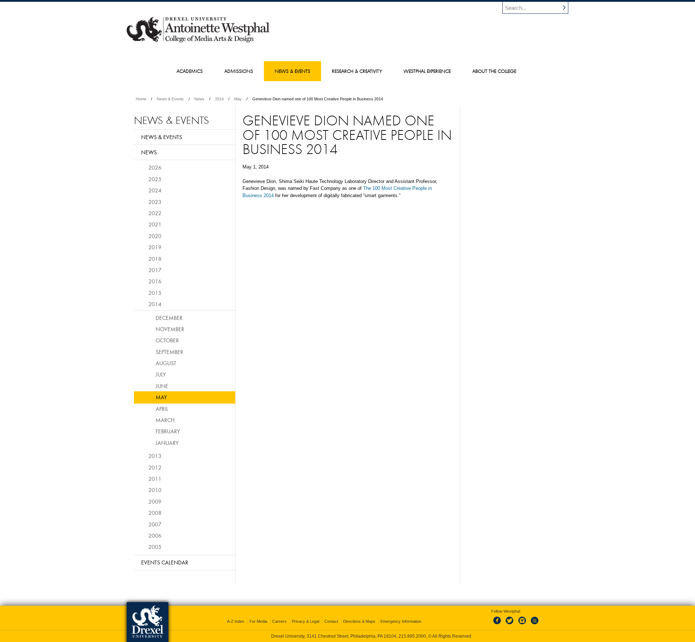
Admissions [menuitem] (238, 71)
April (162, 408)
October (167, 340)
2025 (154, 179)
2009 (154, 501)
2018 (154, 258)
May (238, 99)
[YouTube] (534, 624)
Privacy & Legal (305, 621)
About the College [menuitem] (494, 71)
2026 (154, 167)
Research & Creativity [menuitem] (357, 71)
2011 (154, 478)
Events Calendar (164, 562)
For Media (258, 621)
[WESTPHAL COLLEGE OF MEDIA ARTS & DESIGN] (198, 42)
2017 (154, 270)
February (168, 431)
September (169, 351)
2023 (154, 201)
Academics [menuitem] (190, 71)
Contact (331, 621)
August (166, 363)
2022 (154, 213)
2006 (154, 535)
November (170, 329)
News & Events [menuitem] (292, 71)
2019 (154, 247)
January (167, 442)
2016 (154, 281)
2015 (154, 292)
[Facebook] (498, 624)
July (161, 374)
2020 (154, 235)
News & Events (170, 99)
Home (141, 99)
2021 (154, 224)
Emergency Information (400, 621)
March (165, 420)
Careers (279, 621)
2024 (154, 190)
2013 (154, 455)
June (162, 385)
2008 (154, 512)
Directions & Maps (359, 621)
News (199, 99)
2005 (154, 546)
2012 (154, 467)
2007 (154, 524)
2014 (219, 99)
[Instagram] (522, 624)
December (169, 317)
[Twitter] (510, 624)
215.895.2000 (412, 636)
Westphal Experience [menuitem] (427, 71)
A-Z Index (235, 621)
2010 (154, 489)
